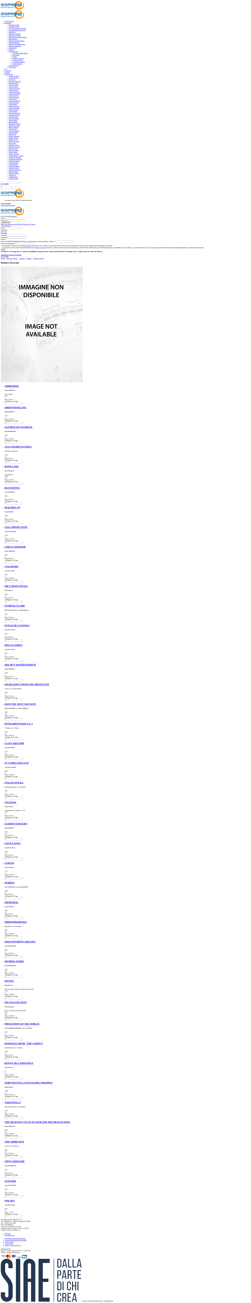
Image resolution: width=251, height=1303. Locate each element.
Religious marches (18, 58)
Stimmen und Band (15, 35)
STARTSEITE (9, 21)
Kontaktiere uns (10, 1235)
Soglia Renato (13, 164)
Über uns (7, 1233)
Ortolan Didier (13, 133)
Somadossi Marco (14, 166)
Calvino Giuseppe (14, 88)
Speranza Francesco (15, 170)
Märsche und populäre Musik (18, 37)
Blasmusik (8, 23)
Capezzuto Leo (13, 90)
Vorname (4, 235)
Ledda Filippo (13, 120)
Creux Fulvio (13, 99)
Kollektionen (13, 48)
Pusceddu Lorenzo (14, 147)
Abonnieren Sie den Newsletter (11, 255)
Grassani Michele (14, 115)
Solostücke (12, 32)
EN (3, 184)
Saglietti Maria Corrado (16, 156)
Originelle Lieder (14, 27)
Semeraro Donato (14, 161)
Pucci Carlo (12, 143)
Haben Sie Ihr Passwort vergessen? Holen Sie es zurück (18, 224)
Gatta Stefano (13, 111)
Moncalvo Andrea (14, 126)
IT (1, 184)
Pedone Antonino (14, 136)
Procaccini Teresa (14, 141)
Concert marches (18, 60)
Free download (13, 51)
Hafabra (29, 258)
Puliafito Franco (14, 145)
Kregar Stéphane (14, 118)
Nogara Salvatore (14, 131)
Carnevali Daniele (14, 92)
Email (3, 218)
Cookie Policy (9, 1244)
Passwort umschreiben (8, 243)
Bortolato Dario (13, 83)
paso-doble (16, 55)
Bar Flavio (12, 80)
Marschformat (13, 39)
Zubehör (7, 73)
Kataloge (11, 50)
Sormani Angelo (14, 168)
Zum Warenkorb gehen (8, 205)
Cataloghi (22, 258)
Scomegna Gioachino (15, 159)
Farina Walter (13, 104)
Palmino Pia (12, 134)
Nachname (4, 237)
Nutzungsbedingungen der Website (15, 1240)
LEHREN (8, 71)
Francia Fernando (14, 108)
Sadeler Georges (14, 154)
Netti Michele (13, 129)
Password (4, 220)
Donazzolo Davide (14, 101)
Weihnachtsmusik (14, 42)
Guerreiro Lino (13, 117)
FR (5, 184)
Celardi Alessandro (14, 94)
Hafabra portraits (38, 258)
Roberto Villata (13, 171)
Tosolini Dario (13, 177)
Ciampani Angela (14, 97)
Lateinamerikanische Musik (17, 30)
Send (3, 249)
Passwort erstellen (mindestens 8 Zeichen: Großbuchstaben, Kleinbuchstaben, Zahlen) (28, 241)
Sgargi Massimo (14, 163)
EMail (3, 239)
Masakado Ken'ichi (15, 124)
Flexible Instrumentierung (17, 41)
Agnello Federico (14, 76)
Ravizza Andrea (14, 150)
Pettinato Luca (13, 140)
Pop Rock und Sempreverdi (17, 28)
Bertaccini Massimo (15, 81)
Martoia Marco (13, 122)
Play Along (12, 67)
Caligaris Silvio (13, 87)
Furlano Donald (13, 110)
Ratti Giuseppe (13, 148)
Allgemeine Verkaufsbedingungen (15, 1238)
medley (15, 57)
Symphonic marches (19, 62)
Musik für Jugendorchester (17, 44)
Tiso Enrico (12, 175)
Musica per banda (11, 258)
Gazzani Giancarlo (14, 113)
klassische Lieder (14, 25)
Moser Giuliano (13, 127)
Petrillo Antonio (13, 138)
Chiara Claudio (13, 95)
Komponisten (9, 74)
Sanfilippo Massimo (15, 157)
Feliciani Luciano (14, 106)
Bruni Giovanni (13, 85)
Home (3, 258)
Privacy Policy (26, 246)
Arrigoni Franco (14, 78)
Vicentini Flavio (14, 179)
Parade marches (17, 64)
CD (6, 69)
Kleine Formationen (15, 46)
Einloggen (4, 230)
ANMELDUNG (6, 222)
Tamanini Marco (14, 173)
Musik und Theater (14, 34)
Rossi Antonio (13, 152)
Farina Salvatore (14, 103)
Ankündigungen (14, 65)
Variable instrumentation (20, 53)
